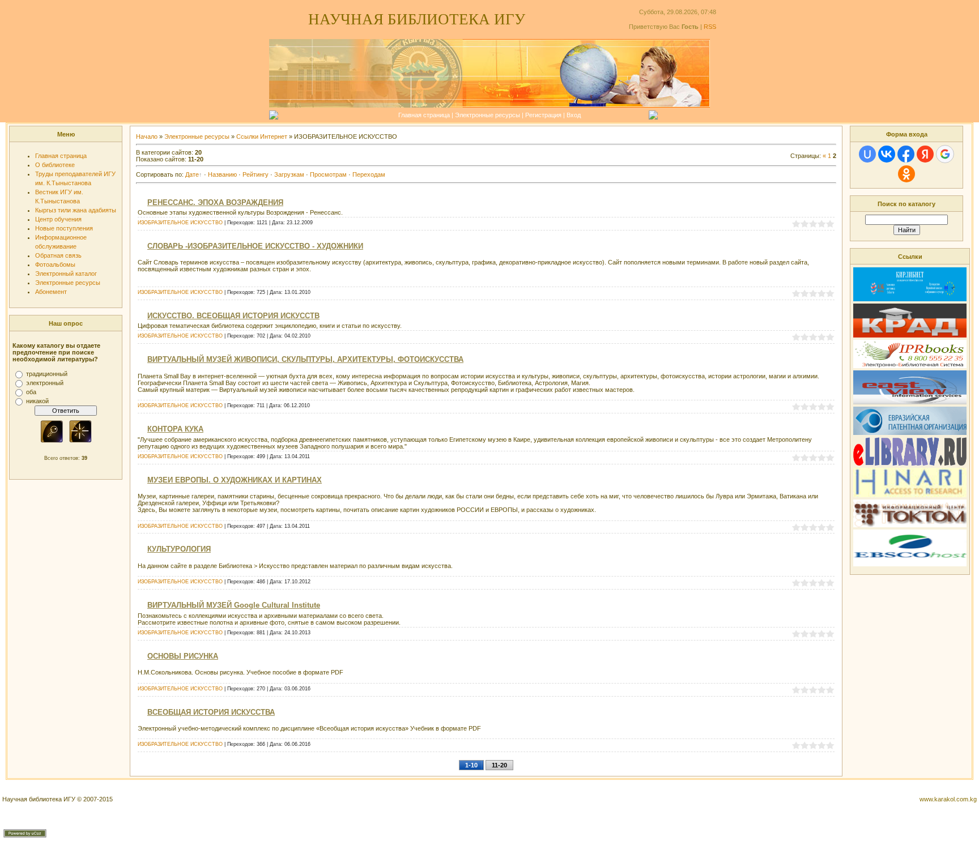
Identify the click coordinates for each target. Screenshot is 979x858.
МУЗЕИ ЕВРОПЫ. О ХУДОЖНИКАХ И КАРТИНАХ (234, 480)
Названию (222, 174)
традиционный (46, 373)
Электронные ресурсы (487, 115)
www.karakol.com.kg (948, 799)
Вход (574, 115)
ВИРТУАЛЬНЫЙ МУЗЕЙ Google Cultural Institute (233, 605)
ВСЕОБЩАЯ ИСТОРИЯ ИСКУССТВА (211, 712)
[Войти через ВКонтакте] (886, 154)
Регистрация (543, 115)
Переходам (368, 174)
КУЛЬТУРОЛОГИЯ (179, 549)
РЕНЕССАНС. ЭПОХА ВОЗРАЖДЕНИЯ (215, 202)
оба (31, 392)
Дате (192, 174)
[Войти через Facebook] (905, 154)
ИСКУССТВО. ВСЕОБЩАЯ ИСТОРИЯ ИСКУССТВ (233, 315)
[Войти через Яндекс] (925, 154)
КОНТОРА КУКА (175, 429)
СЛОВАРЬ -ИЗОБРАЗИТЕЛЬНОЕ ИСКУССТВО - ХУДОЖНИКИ (255, 246)
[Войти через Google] (945, 154)
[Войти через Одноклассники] (906, 173)
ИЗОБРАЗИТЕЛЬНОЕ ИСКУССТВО (180, 222)
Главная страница (424, 115)
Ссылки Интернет (261, 136)
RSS (710, 26)
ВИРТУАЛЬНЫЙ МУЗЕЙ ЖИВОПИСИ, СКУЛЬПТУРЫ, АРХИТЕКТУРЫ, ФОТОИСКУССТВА (305, 359)
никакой (37, 401)
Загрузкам (289, 174)
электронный (44, 382)
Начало (147, 136)
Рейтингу (255, 174)
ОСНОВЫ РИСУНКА (182, 656)
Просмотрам (328, 174)
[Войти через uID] (867, 154)
